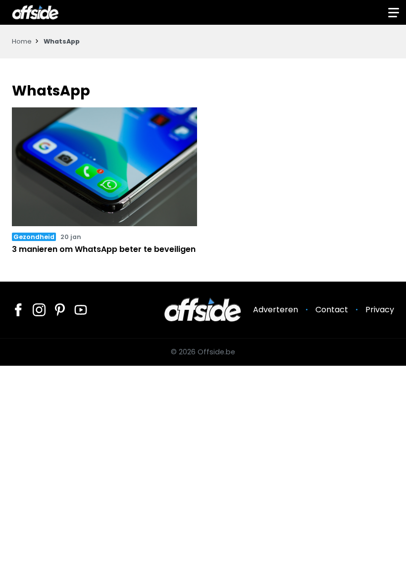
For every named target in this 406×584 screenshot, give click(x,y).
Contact (331, 309)
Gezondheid (33, 237)
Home (22, 41)
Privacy (379, 309)
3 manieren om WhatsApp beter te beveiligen (104, 249)
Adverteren (275, 309)
